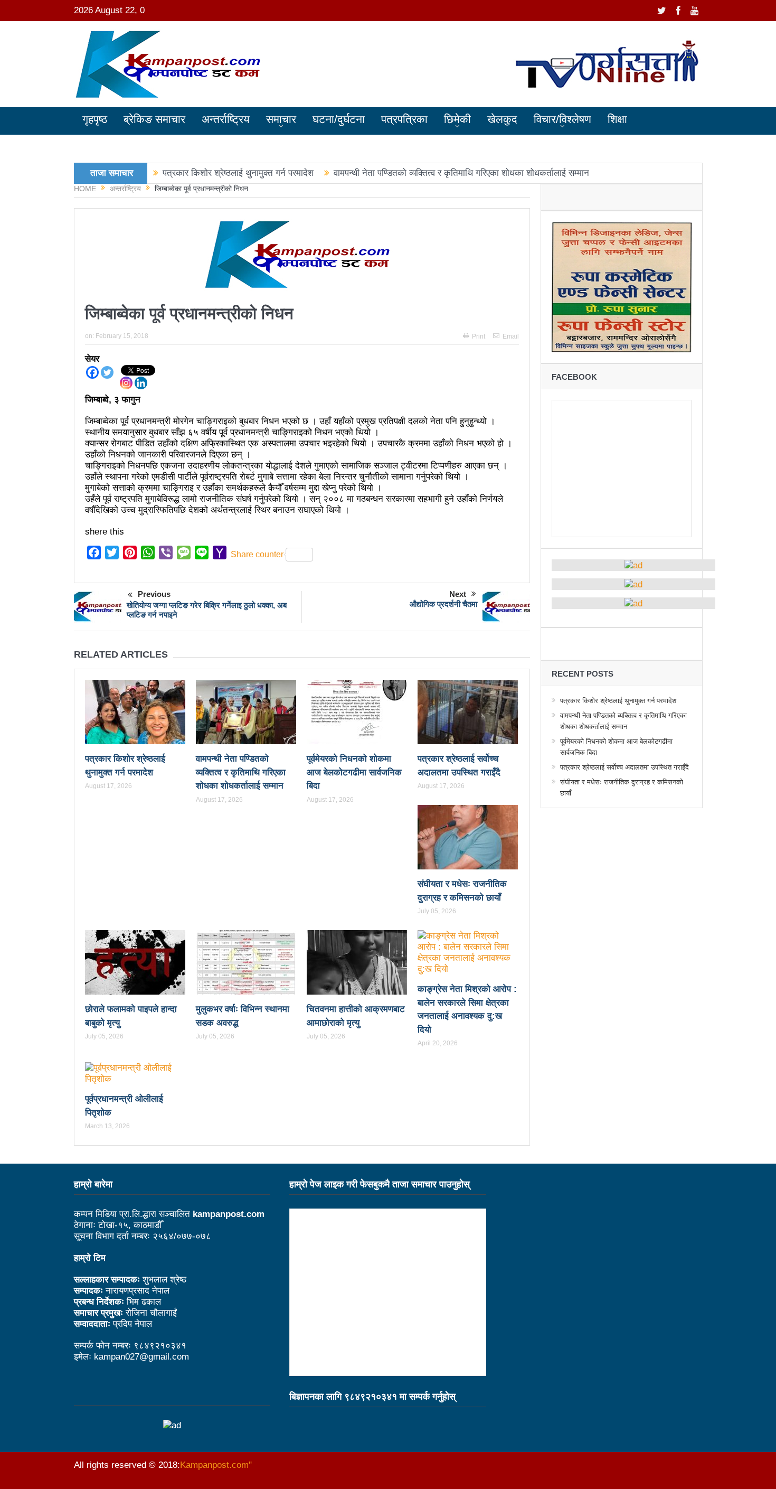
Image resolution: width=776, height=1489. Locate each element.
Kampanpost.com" (216, 1465)
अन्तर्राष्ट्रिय (226, 119)
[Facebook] (92, 372)
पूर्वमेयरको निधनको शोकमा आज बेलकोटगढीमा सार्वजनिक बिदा (354, 772)
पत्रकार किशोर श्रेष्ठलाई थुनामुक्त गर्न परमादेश (238, 173)
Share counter (257, 554)
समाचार (281, 119)
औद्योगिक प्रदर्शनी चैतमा (443, 604)
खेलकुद (502, 119)
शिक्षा (617, 119)
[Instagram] (126, 383)
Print (478, 336)
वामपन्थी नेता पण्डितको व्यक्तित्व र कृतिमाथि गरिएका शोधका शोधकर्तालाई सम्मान (461, 173)
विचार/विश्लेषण (562, 119)
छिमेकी (457, 119)
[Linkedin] (141, 383)
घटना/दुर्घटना (339, 119)
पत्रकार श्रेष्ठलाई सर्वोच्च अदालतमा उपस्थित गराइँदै (624, 767)
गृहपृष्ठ (94, 119)
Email (511, 336)
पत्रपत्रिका (404, 119)
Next (457, 593)
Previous (154, 593)
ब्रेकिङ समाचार (154, 119)
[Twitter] (107, 372)
